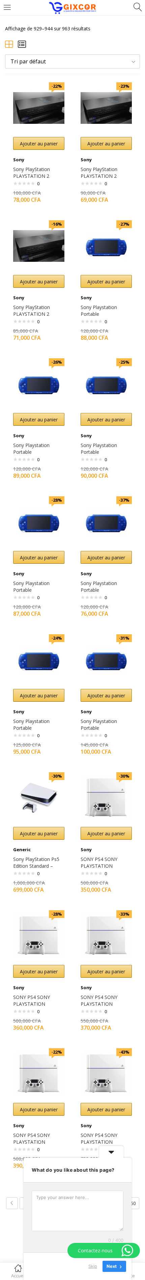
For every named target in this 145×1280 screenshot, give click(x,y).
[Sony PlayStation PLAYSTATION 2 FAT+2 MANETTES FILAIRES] (38, 107)
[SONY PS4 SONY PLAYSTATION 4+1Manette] (106, 797)
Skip (92, 1266)
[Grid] (9, 44)
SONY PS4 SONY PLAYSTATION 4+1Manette (99, 866)
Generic (22, 849)
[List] (22, 44)
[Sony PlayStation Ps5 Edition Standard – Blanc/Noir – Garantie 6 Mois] (38, 797)
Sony (18, 160)
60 (133, 1203)
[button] (72, 61)
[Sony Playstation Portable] (106, 245)
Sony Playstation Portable (99, 310)
